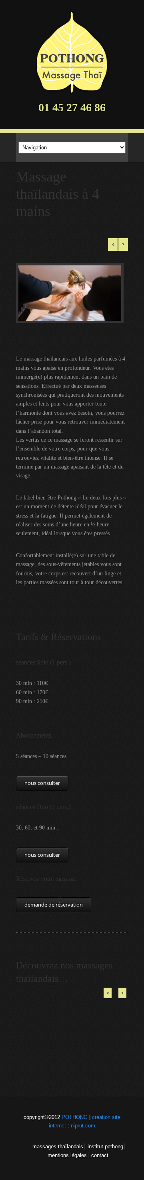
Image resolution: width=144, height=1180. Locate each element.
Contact (99, 1155)
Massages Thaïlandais (57, 1146)
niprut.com (83, 1126)
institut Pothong (105, 1146)
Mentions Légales (67, 1155)
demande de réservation (53, 904)
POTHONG (75, 1117)
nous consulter (42, 783)
